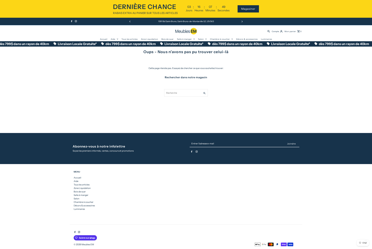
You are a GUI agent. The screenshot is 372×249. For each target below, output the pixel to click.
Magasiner (248, 8)
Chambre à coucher (220, 39)
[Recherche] (269, 31)
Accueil (103, 39)
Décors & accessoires (247, 39)
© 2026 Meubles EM (84, 244)
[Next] (242, 21)
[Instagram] (75, 21)
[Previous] (130, 21)
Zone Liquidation (149, 39)
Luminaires (266, 39)
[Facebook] (71, 21)
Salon (201, 39)
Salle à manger (184, 39)
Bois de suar (167, 39)
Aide (113, 39)
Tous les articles (129, 39)
